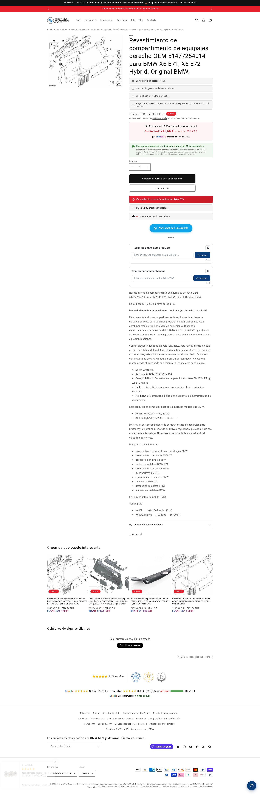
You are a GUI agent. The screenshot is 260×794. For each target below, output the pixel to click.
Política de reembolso (107, 787)
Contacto (141, 718)
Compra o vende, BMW (142, 729)
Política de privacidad (129, 787)
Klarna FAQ (89, 724)
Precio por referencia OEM (91, 718)
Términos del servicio (150, 787)
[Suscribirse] (98, 746)
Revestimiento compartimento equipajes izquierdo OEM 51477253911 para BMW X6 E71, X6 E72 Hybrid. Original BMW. (67, 601)
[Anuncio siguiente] (211, 9)
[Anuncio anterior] (48, 9)
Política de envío (170, 787)
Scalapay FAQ (105, 724)
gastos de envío (160, 118)
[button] (90, 20)
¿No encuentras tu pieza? (120, 718)
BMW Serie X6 (60, 29)
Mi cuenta (85, 713)
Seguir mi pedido (111, 713)
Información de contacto (202, 787)
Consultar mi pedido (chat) (136, 713)
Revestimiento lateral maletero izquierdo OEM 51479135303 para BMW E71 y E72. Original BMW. (191, 601)
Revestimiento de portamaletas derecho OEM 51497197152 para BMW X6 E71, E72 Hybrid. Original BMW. (150, 601)
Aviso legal (184, 787)
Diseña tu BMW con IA (117, 729)
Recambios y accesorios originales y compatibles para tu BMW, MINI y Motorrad (111, 784)
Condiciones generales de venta (131, 724)
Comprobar (201, 278)
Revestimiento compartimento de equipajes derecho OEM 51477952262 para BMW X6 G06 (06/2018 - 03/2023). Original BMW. (109, 601)
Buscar (96, 713)
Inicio (50, 29)
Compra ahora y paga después (164, 718)
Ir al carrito (162, 188)
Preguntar (202, 255)
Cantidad (133, 161)
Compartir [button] (137, 534)
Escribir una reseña (130, 645)
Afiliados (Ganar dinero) (162, 724)
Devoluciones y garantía (165, 713)
